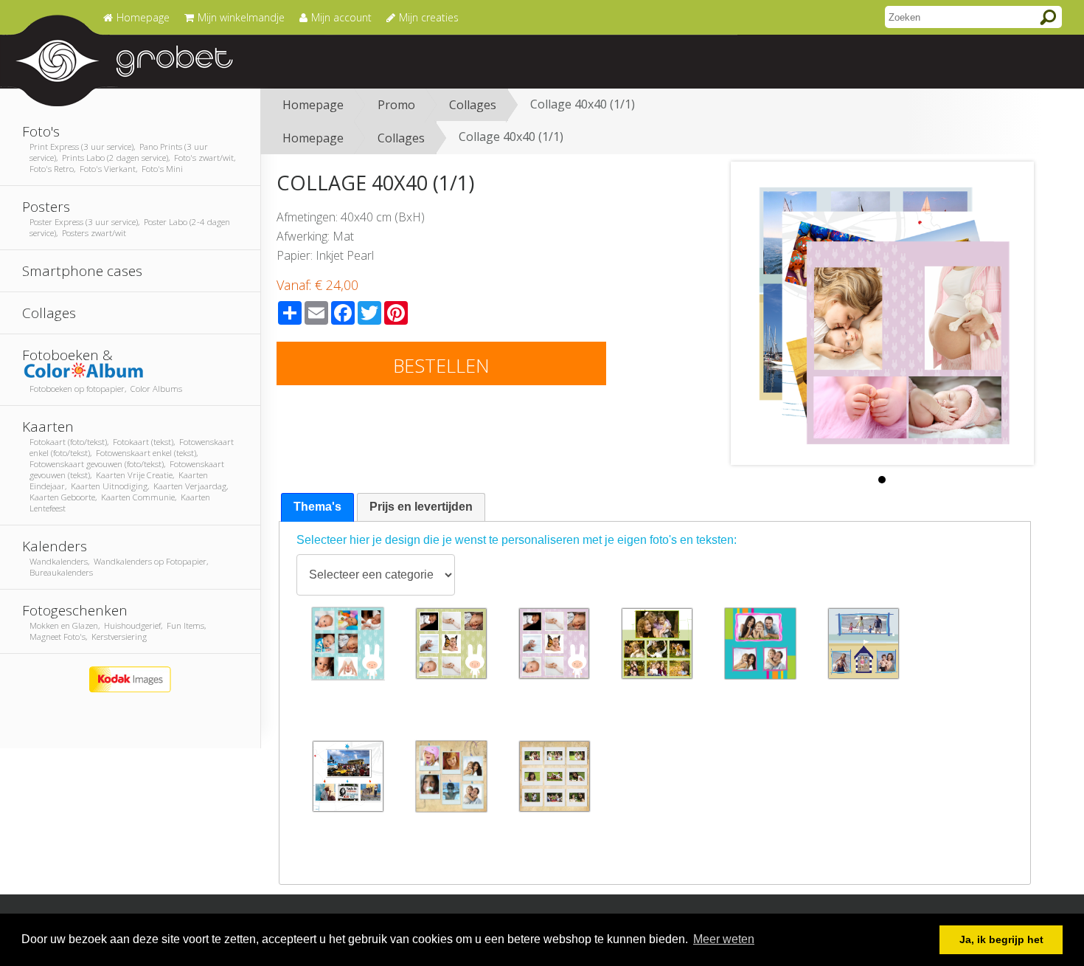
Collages (472, 105)
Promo (396, 105)
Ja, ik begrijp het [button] (1001, 939)
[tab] (317, 507)
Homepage (313, 105)
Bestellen (441, 365)
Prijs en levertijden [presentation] (421, 506)
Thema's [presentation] (317, 506)
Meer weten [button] (723, 939)
